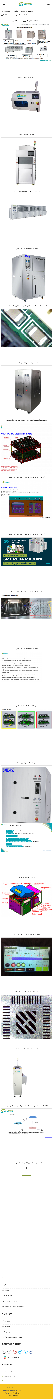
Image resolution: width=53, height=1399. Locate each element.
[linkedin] (26, 1352)
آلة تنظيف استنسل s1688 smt (26, 877)
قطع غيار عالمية (6, 1332)
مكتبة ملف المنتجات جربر (9, 1301)
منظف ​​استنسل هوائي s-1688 (26, 77)
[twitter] (20, 1352)
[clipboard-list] (9, 1352)
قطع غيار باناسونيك (7, 1321)
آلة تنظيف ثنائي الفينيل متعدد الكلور (14, 15)
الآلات (16, 11)
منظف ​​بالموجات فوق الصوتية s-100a (26, 763)
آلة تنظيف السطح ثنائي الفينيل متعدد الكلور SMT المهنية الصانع (26, 477)
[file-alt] (4, 1352)
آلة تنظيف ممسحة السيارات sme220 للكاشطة (26, 191)
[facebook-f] (31, 1352)
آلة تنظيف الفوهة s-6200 (26, 134)
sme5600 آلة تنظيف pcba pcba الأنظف (26, 1048)
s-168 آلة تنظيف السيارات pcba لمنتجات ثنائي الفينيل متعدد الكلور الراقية (26, 1106)
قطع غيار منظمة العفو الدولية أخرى (12, 1337)
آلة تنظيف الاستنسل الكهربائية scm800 (26, 363)
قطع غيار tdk (6, 1326)
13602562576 (8, 1371)
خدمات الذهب (6, 1290)
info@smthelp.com (9, 1376)
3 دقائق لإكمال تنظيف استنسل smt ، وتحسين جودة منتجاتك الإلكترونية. (26, 420)
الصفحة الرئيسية (27, 11)
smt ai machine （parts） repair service (13, 1306)
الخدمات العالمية (7, 1296)
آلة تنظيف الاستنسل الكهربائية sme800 (26, 991)
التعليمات (5, 1285)
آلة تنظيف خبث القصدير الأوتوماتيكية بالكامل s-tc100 (26, 1163)
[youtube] (15, 1352)
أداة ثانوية (7, 11)
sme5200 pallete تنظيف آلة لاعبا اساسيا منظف (26, 934)
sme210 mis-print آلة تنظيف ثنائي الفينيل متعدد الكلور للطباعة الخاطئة (26, 306)
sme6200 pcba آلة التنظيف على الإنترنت (26, 248)
